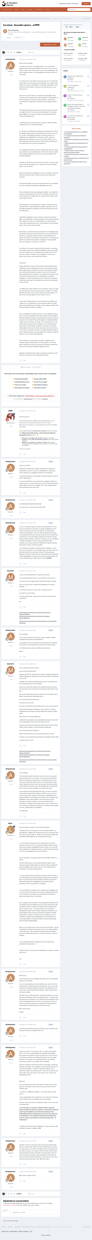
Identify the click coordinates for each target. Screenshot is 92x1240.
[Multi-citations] (20, 360)
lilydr (10, 823)
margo (84, 43)
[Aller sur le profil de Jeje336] (65, 105)
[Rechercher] (89, 9)
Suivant (19, 52)
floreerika (72, 119)
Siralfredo (72, 98)
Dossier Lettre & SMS (40, 379)
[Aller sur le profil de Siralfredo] (65, 95)
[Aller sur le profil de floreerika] (65, 116)
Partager (8, 37)
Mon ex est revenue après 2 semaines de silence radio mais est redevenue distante (76, 106)
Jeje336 (72, 110)
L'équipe (29, 9)
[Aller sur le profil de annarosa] (79, 38)
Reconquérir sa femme (40, 384)
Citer (24, 360)
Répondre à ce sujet (50, 44)
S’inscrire (86, 3)
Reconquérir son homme (22, 387)
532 (11, 586)
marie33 (10, 571)
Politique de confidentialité (9, 1231)
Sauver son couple (20, 384)
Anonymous (14, 30)
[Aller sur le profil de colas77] (65, 86)
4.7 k (11, 839)
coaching (45, 399)
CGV (31, 1231)
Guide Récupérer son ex (22, 382)
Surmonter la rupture (40, 387)
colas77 (72, 89)
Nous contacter (46, 1235)
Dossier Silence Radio (21, 379)
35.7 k (11, 74)
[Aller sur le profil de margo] (79, 45)
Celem (71, 79)
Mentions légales (23, 1231)
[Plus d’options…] (57, 59)
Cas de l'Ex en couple (40, 382)
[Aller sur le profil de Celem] (65, 76)
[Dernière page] (24, 52)
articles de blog (28, 399)
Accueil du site (7, 9)
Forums (17, 9)
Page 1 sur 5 (31, 52)
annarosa (85, 37)
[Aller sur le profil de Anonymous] (5, 31)
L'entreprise (38, 9)
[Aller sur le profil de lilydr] (11, 830)
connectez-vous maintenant (11, 1205)
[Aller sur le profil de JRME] (11, 417)
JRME (10, 411)
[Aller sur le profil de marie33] (11, 577)
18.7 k (11, 426)
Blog (23, 9)
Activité (47, 9)
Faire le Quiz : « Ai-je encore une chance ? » (40, 396)
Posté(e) (27, 59)
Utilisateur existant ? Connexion (69, 3)
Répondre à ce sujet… (19, 1212)
